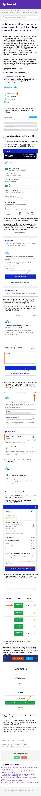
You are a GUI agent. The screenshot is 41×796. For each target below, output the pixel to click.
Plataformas (26, 747)
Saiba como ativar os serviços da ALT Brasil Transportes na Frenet (17, 771)
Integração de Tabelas (8, 747)
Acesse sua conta (11, 76)
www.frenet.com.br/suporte (18, 731)
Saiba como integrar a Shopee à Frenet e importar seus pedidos (19, 768)
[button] (17, 757)
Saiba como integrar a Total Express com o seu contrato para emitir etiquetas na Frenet (18, 775)
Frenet (15, 790)
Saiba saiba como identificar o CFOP (15, 781)
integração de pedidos (20, 744)
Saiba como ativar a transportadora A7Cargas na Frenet (18, 778)
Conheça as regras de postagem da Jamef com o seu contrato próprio (20, 783)
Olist (19, 747)
